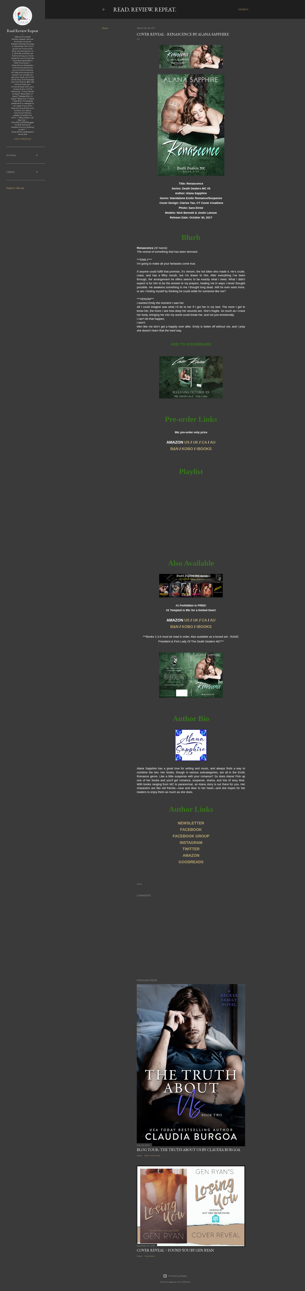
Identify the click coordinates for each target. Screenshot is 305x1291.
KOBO (187, 449)
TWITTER (191, 849)
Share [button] (105, 28)
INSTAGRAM (191, 842)
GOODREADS (191, 862)
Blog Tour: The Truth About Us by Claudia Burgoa (188, 1149)
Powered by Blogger (177, 1276)
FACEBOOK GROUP (191, 836)
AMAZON (191, 855)
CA (204, 442)
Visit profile (22, 139)
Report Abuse (15, 188)
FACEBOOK (191, 829)
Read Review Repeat (22, 30)
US (187, 442)
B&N (174, 449)
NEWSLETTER (191, 823)
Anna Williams (183, 1282)
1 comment (149, 1256)
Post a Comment (152, 1155)
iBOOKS (204, 449)
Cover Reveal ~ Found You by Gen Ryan (175, 1250)
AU (212, 442)
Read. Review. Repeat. (144, 9)
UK (195, 442)
